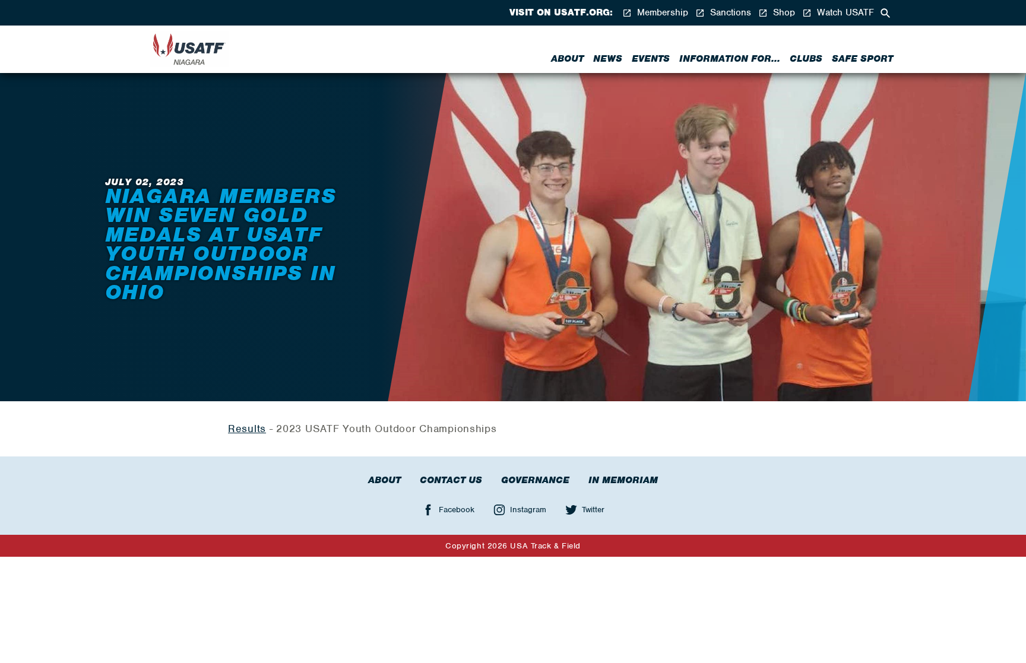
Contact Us (451, 480)
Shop (782, 13)
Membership (661, 13)
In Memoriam (623, 480)
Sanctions (729, 13)
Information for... (729, 59)
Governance (535, 480)
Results (247, 428)
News (607, 59)
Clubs (806, 59)
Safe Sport (862, 59)
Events (651, 59)
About (567, 59)
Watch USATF (844, 13)
